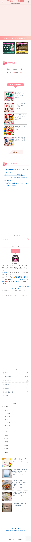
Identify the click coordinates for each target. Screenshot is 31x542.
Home (7, 530)
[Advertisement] (15, 20)
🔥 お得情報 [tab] (15, 69)
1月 (6, 431)
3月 (7, 425)
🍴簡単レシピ (22, 279)
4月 (7, 422)
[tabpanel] (9, 48)
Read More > (15, 152)
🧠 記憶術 (16, 388)
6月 (7, 416)
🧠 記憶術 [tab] (15, 72)
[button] (28, 239)
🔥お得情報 (16, 277)
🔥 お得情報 (16, 377)
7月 (7, 413)
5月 (6, 419)
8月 (6, 410)
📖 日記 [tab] (22, 72)
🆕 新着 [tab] (8, 69)
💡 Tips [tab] (22, 69)
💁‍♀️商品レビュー (12, 279)
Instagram (5, 272)
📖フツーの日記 (11, 281)
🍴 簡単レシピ (16, 384)
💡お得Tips (24, 277)
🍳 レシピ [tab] (9, 72)
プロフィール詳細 (24, 286)
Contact (15, 530)
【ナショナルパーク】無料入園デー (14, 175)
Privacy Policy (21, 530)
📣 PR (16, 373)
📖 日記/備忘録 (16, 392)
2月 (6, 428)
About (11, 530)
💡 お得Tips (16, 380)
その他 (18, 281)
